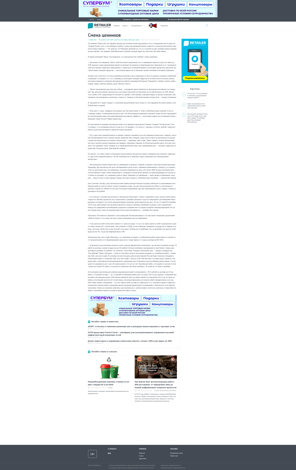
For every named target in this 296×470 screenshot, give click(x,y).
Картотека (164, 26)
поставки (124, 40)
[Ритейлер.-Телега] (195, 40)
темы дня (131, 40)
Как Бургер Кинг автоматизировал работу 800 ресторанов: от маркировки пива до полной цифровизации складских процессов (155, 384)
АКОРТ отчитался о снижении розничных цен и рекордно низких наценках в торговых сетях (131, 326)
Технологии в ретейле (168, 390)
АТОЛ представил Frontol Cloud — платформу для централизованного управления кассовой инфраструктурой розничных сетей (131, 333)
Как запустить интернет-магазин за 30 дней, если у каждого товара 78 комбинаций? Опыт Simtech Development (197, 118)
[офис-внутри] (132, 295)
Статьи (124, 26)
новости (117, 40)
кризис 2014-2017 (107, 40)
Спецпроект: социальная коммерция (135, 19)
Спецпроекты (136, 26)
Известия (92, 40)
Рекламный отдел (176, 453)
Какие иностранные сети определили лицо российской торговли (196, 106)
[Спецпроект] (153, 24)
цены (137, 40)
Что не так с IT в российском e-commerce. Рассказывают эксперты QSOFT (197, 95)
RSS (109, 453)
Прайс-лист (174, 456)
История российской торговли (178, 19)
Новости (117, 26)
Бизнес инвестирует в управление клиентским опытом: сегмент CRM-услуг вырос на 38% (130, 341)
